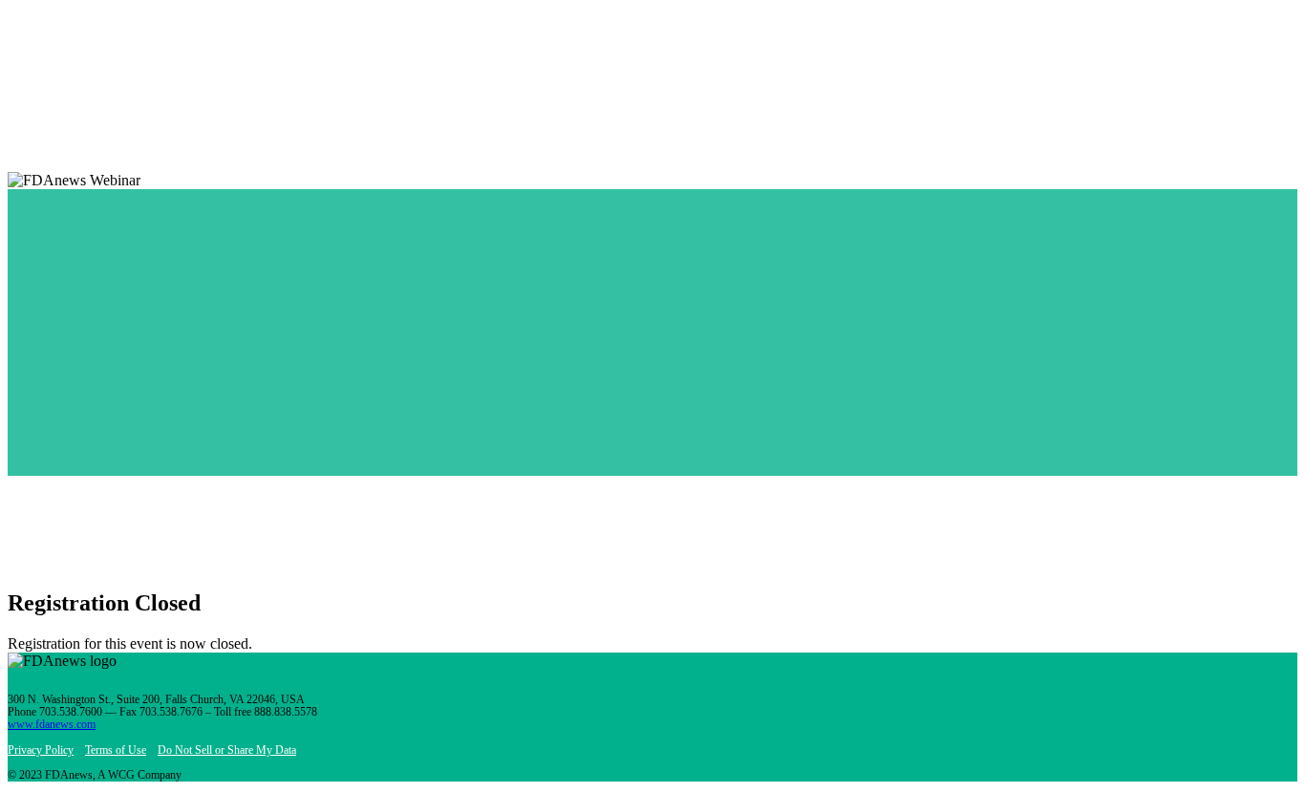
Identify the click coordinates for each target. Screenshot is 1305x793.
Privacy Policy (41, 750)
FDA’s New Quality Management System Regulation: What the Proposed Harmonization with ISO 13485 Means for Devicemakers (419, 452)
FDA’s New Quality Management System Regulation (183, 469)
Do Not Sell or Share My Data (227, 750)
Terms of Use (115, 750)
